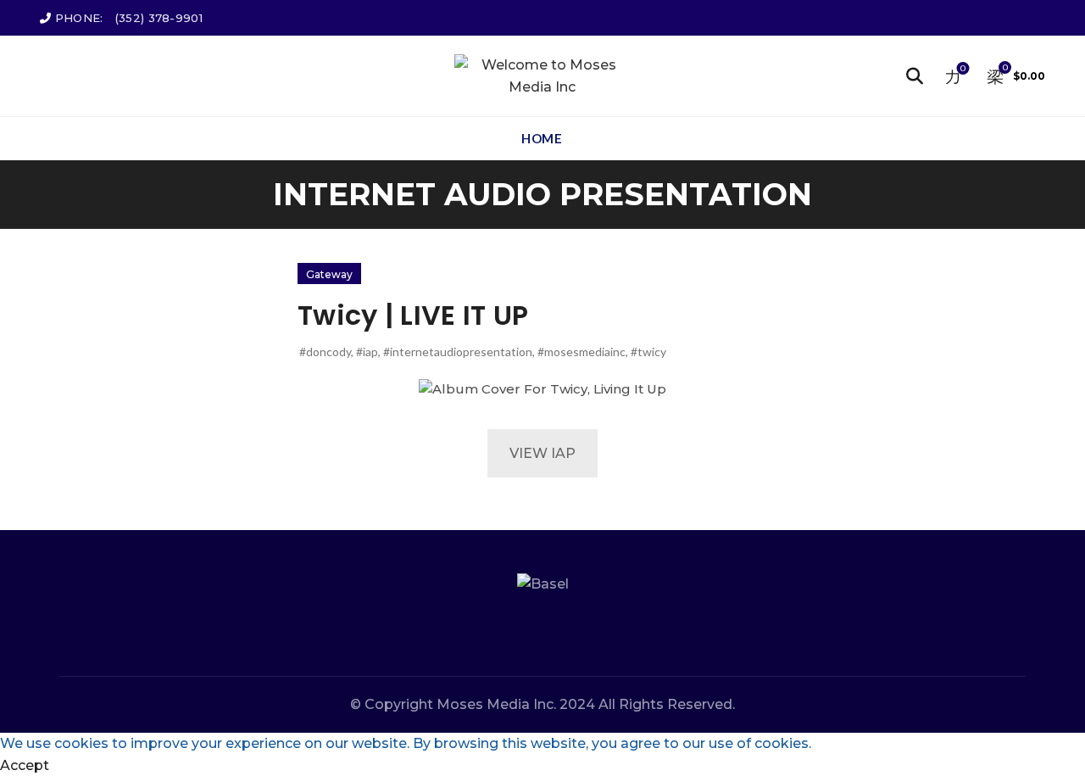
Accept (24, 765)
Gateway (329, 274)
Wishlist (962, 69)
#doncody (325, 351)
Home (541, 138)
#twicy (648, 351)
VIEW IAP (542, 453)
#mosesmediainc (581, 351)
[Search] (914, 76)
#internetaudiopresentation (457, 351)
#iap (367, 351)
